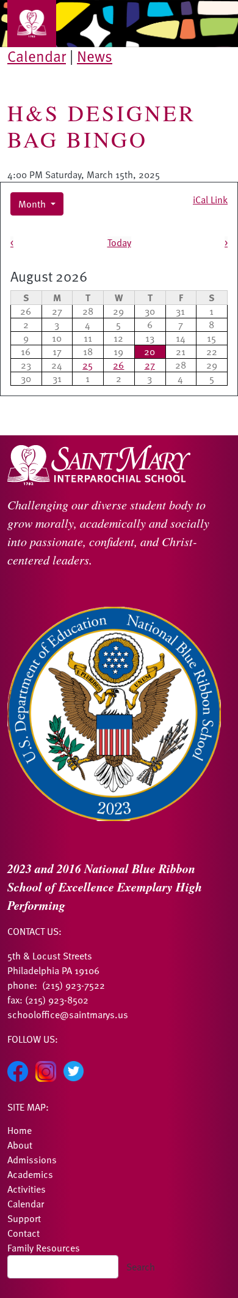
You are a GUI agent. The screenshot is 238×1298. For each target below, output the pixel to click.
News (94, 56)
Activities (26, 1189)
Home (19, 1130)
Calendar (36, 56)
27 (150, 365)
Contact (23, 1233)
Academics (30, 1174)
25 (87, 365)
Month (33, 204)
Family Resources (43, 1247)
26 (118, 365)
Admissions (32, 1159)
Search (140, 1266)
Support (24, 1218)
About (19, 1145)
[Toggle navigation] (31, 23)
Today (119, 242)
